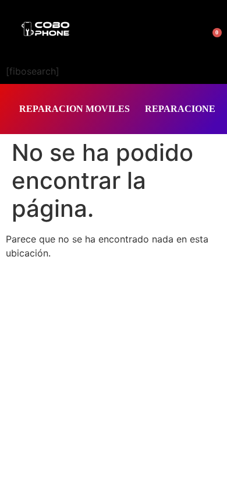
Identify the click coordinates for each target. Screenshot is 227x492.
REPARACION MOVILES (74, 109)
